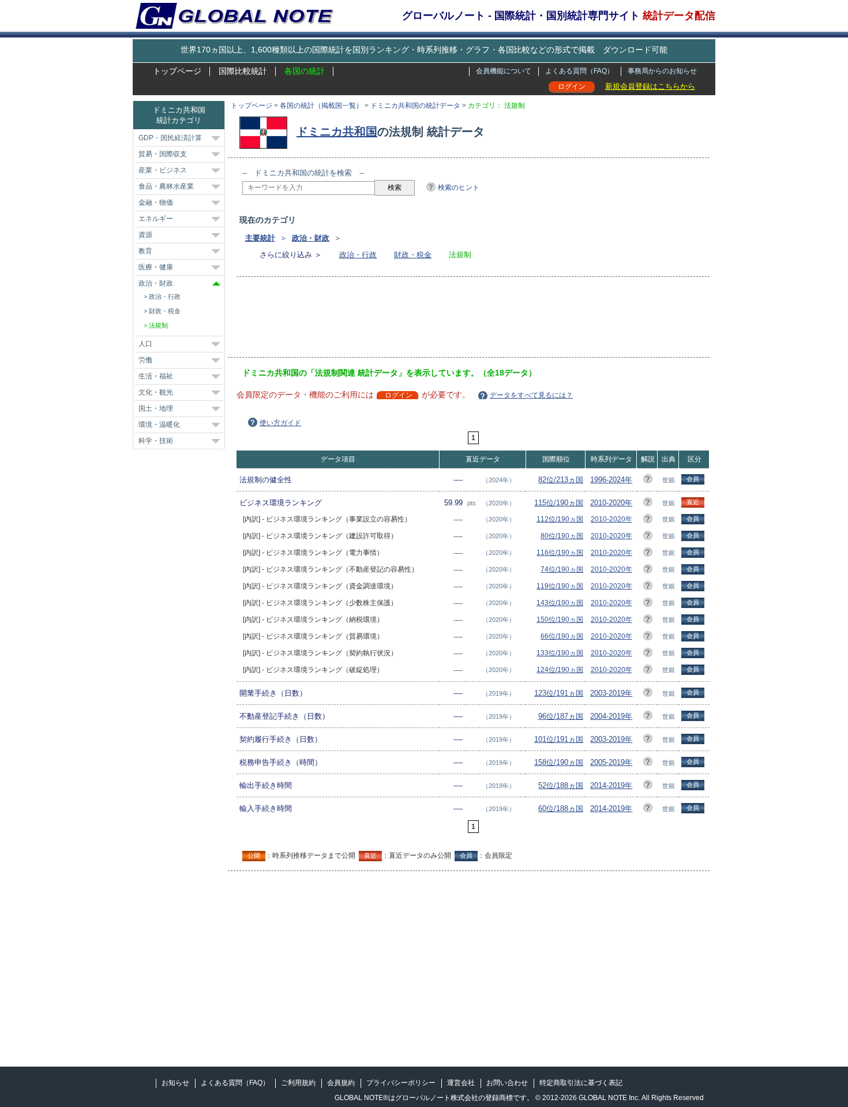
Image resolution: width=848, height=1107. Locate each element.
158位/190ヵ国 (558, 762)
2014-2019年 (611, 785)
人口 (145, 344)
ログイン (572, 86)
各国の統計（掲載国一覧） (321, 106)
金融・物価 (155, 202)
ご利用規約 (298, 1083)
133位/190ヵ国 (559, 653)
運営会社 (461, 1083)
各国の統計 (304, 71)
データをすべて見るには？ (531, 395)
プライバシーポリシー (401, 1083)
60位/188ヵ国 (560, 808)
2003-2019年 (611, 693)
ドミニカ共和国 (337, 131)
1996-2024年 (611, 479)
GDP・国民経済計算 (170, 138)
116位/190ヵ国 (559, 553)
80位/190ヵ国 (562, 536)
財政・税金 (412, 254)
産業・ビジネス (162, 170)
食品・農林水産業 (166, 186)
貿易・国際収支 (162, 154)
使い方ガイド (280, 423)
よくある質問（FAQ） (579, 71)
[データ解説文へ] (647, 480)
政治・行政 (358, 254)
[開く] (215, 138)
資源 (145, 235)
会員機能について (503, 71)
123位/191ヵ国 (558, 693)
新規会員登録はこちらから (650, 86)
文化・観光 (155, 392)
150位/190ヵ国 (559, 620)
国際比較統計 (243, 71)
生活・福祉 (155, 376)
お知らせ (175, 1083)
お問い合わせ (507, 1083)
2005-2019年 (611, 762)
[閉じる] (216, 284)
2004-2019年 (611, 716)
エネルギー (155, 219)
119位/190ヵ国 (559, 586)
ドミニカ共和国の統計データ (415, 106)
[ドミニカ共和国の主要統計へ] (266, 131)
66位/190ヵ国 (562, 636)
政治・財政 (310, 238)
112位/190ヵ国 (559, 519)
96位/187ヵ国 (560, 716)
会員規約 (341, 1083)
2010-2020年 (611, 502)
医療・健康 (155, 267)
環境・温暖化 (159, 425)
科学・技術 (155, 441)
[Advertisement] (452, 321)
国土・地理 (155, 408)
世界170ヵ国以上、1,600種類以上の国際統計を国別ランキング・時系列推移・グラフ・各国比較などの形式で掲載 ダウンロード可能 (424, 49)
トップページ (177, 71)
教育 (145, 251)
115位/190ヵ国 (558, 502)
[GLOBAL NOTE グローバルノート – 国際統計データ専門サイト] (236, 26)
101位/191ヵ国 (558, 739)
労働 (145, 360)
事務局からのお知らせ (662, 71)
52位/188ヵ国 (560, 785)
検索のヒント (458, 187)
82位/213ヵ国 (560, 479)
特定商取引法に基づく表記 (580, 1083)
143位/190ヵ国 (559, 603)
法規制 (158, 325)
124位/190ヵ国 (559, 670)
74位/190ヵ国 (562, 569)
